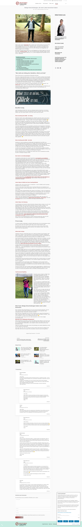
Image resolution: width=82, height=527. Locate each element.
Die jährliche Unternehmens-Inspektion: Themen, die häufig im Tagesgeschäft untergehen (45, 362)
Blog (30, 333)
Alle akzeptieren (65, 521)
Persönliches (33, 333)
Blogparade (26, 44)
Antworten (48, 401)
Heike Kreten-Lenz (26, 460)
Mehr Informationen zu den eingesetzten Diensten (64, 512)
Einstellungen (77, 521)
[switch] (78, 517)
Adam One (21, 480)
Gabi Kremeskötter (23, 372)
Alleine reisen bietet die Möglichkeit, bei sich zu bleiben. (30, 243)
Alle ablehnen (60, 521)
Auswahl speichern (71, 521)
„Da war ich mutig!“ (23, 51)
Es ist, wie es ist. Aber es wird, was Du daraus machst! (25, 354)
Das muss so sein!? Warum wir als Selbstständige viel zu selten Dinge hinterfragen (26, 348)
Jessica (21, 405)
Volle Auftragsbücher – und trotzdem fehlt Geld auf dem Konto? (26, 361)
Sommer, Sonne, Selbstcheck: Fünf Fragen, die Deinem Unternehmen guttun (45, 355)
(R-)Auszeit (17, 198)
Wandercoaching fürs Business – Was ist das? (37, 197)
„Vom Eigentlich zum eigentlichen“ (41, 158)
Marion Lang (17, 84)
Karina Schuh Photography (61, 36)
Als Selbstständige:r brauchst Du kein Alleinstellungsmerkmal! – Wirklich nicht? (44, 349)
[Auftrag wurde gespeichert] (17, 349)
